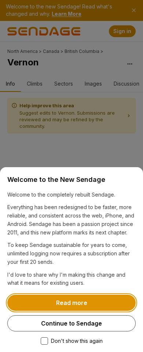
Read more (71, 302)
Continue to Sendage (71, 323)
